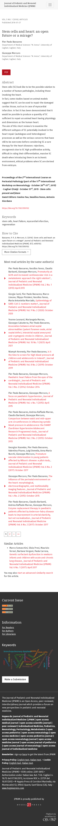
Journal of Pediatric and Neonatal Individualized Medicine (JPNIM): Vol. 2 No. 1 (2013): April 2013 (30, 284)
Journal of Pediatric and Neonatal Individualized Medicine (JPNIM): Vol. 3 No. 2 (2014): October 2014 (29, 383)
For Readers (8, 627)
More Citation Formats (15, 252)
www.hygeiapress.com (13, 788)
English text (23, 760)
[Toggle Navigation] (50, 4)
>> (18, 534)
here (24, 754)
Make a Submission (15, 679)
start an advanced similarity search (35, 573)
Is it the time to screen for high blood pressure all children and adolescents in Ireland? (31, 354)
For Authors (7, 631)
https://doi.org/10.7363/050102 (15, 208)
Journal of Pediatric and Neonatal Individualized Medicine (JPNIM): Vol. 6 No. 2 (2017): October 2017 (30, 467)
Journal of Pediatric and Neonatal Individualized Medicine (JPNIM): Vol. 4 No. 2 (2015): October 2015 (29, 492)
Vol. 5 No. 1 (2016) (10, 19)
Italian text (35, 760)
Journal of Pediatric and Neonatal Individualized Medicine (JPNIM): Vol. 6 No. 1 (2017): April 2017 (30, 564)
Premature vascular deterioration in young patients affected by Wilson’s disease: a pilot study (29, 457)
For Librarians (9, 634)
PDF (6, 72)
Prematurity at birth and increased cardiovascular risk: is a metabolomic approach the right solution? (30, 275)
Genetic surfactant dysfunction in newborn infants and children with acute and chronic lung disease (31, 557)
